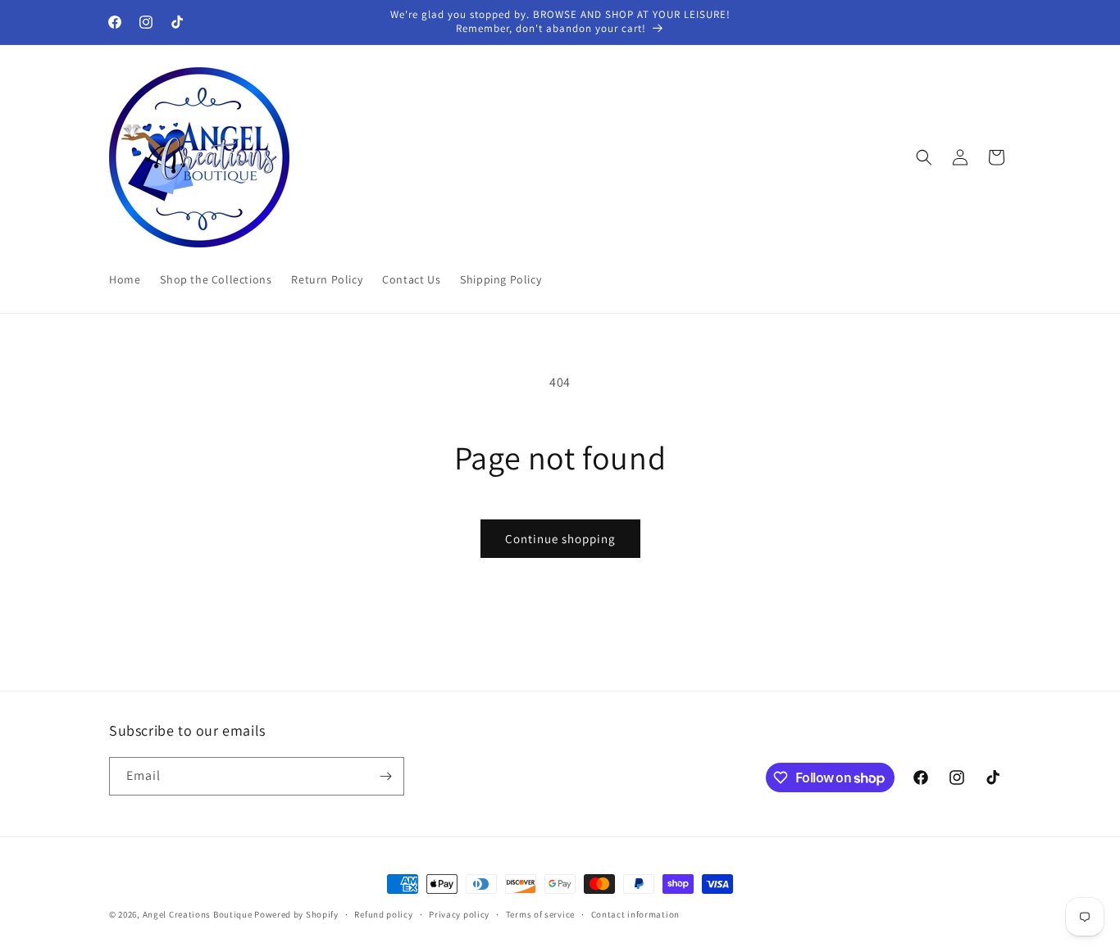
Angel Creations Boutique (199, 914)
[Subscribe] (385, 776)
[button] (924, 157)
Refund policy (383, 914)
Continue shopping (560, 538)
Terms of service (540, 914)
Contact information (635, 914)
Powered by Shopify (296, 914)
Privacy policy (459, 914)
